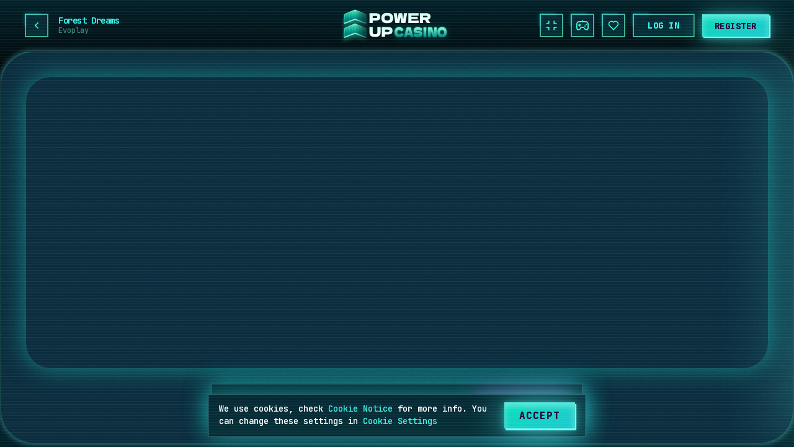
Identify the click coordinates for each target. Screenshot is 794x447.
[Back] (36, 25)
